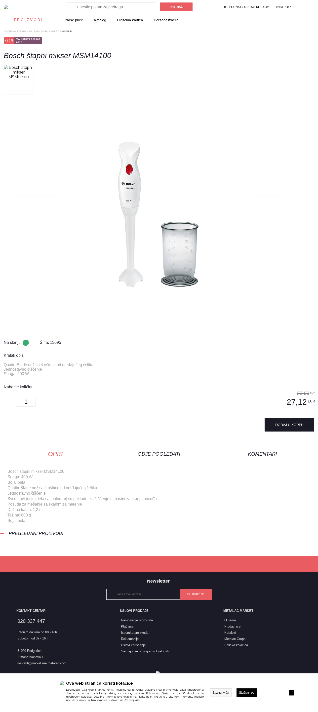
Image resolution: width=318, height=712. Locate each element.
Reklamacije (130, 639)
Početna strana (15, 31)
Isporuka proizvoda (134, 632)
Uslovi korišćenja (133, 645)
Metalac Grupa (234, 639)
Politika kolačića (96, 700)
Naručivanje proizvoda (137, 620)
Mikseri (67, 31)
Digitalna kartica (130, 20)
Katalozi (230, 632)
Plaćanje (127, 626)
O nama (230, 620)
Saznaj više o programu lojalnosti (145, 651)
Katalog (100, 20)
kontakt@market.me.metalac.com (41, 663)
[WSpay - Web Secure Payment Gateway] (159, 673)
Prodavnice (232, 626)
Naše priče (74, 20)
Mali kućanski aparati (44, 31)
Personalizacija (166, 20)
